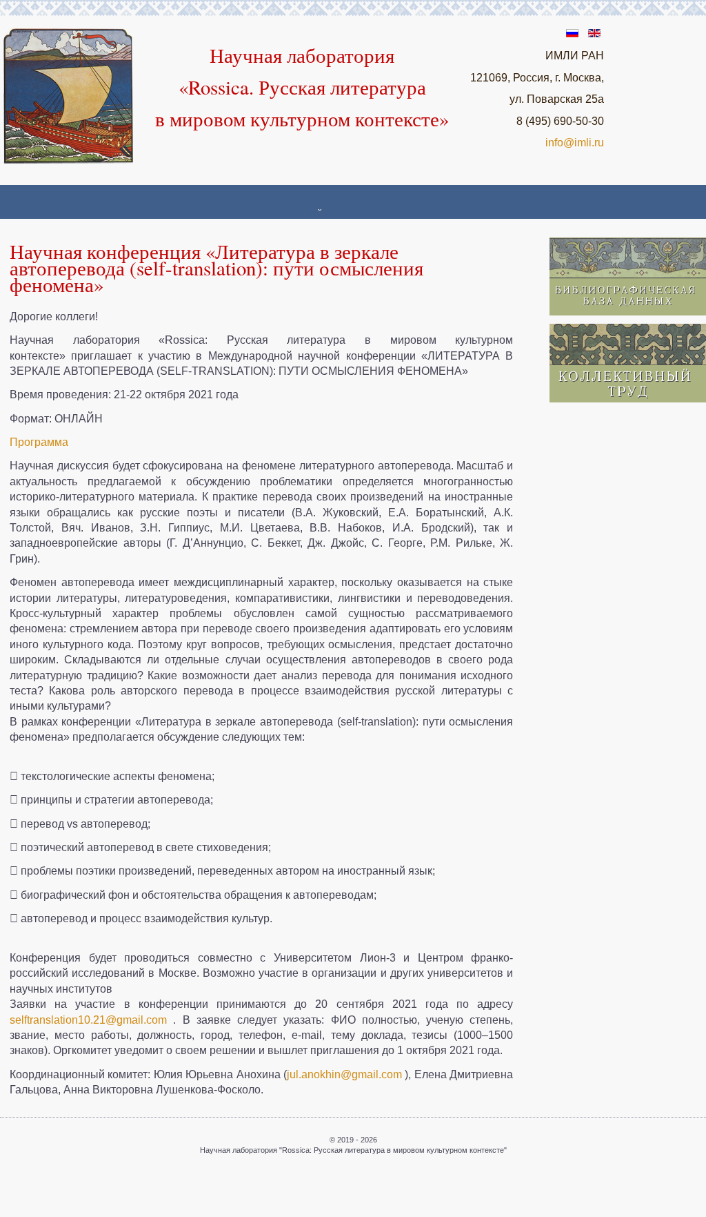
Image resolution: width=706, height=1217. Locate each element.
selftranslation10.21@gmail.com (88, 1020)
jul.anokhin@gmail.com (344, 1074)
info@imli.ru (574, 142)
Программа (39, 442)
